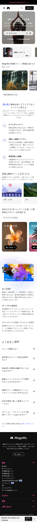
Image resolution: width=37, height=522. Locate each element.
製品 (3, 463)
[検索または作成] (21, 8)
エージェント (7, 483)
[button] (18, 454)
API (3, 485)
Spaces (4, 466)
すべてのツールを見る (10, 218)
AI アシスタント (7, 469)
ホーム (16, 15)
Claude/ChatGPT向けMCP (12, 481)
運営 (3, 501)
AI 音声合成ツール (7, 476)
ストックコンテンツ (8, 478)
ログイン (29, 8)
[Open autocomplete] (6, 33)
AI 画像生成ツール (7, 471)
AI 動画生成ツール (7, 473)
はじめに (5, 495)
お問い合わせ (6, 506)
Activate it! (28, 519)
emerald (11, 39)
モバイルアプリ (7, 488)
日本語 (18, 454)
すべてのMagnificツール (9, 490)
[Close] (34, 519)
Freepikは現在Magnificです (17, 2)
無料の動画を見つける (10, 95)
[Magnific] (18, 438)
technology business (24, 39)
